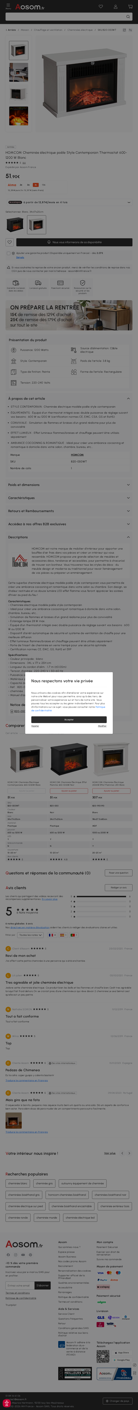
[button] (7, 1403)
